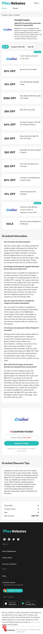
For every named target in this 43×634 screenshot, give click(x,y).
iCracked (17, 15)
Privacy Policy (7, 558)
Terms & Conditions (9, 564)
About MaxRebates (9, 551)
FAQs (4, 576)
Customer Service (8, 582)
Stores (11, 15)
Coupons (4, 15)
